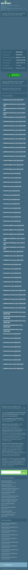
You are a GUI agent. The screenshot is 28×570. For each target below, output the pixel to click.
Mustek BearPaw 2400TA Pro (9, 557)
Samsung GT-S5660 (6, 511)
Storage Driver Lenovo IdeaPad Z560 (12, 277)
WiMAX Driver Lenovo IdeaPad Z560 (12, 177)
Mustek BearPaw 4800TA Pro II (9, 527)
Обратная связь (8, 564)
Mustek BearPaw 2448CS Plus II (9, 549)
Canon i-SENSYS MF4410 (8, 515)
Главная (3, 5)
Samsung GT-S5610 (6, 481)
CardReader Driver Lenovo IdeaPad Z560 (13, 251)
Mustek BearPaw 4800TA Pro (9, 531)
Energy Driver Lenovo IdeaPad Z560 (12, 264)
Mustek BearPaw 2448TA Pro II (9, 534)
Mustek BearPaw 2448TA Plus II (9, 542)
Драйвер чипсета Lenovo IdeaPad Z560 (13, 99)
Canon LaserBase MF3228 (8, 507)
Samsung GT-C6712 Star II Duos (10, 496)
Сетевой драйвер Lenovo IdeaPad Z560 (13, 160)
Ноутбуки (9, 5)
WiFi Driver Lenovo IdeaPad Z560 (11, 190)
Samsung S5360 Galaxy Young (9, 500)
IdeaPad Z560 (4, 7)
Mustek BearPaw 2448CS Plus (9, 553)
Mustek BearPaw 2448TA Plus (9, 546)
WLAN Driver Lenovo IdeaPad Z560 (12, 173)
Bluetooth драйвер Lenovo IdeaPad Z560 (13, 225)
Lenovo (16, 5)
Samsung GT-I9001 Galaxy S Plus (10, 488)
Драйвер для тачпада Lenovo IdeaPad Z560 (14, 290)
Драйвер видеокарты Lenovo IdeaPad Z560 (14, 117)
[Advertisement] (14, 33)
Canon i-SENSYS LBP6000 (8, 492)
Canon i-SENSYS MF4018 (8, 503)
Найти (23, 472)
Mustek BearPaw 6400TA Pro (9, 523)
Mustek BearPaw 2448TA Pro (9, 538)
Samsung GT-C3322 (6, 484)
